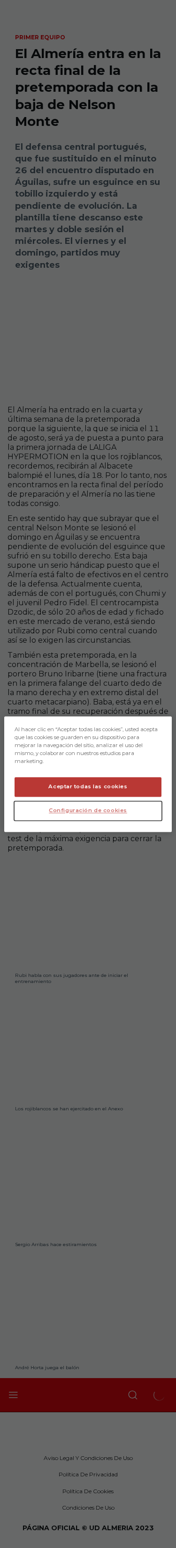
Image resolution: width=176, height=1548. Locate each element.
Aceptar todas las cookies (87, 786)
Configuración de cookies (88, 810)
